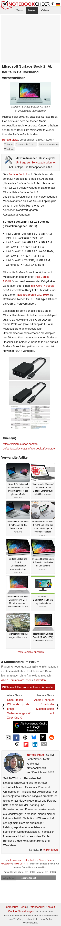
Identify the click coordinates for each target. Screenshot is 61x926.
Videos (45, 10)
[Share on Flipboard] (26, 744)
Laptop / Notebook (49, 144)
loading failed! (8, 878)
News (31, 10)
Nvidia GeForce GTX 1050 (33, 294)
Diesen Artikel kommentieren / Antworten (29, 687)
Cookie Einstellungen (21, 911)
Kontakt (50, 907)
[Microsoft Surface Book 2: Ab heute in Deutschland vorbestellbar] (30, 93)
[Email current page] (43, 744)
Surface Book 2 (17, 174)
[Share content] (8, 737)
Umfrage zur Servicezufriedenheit (36, 162)
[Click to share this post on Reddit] (51, 737)
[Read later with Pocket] (17, 744)
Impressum (11, 907)
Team (23, 907)
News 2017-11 (21, 863)
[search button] (48, 4)
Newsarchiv (6, 863)
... (57, 10)
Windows (9, 149)
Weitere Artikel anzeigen (30, 652)
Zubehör (8, 144)
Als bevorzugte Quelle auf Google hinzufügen (34, 726)
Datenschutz (36, 907)
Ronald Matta (10, 139)
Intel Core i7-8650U (42, 286)
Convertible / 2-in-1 (26, 144)
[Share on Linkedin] (35, 744)
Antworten (40, 680)
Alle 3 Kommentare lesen (16, 680)
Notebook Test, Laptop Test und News (25, 860)
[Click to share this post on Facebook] (16, 737)
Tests (19, 10)
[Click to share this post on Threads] (25, 737)
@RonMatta (50, 849)
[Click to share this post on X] (43, 737)
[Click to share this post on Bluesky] (34, 737)
